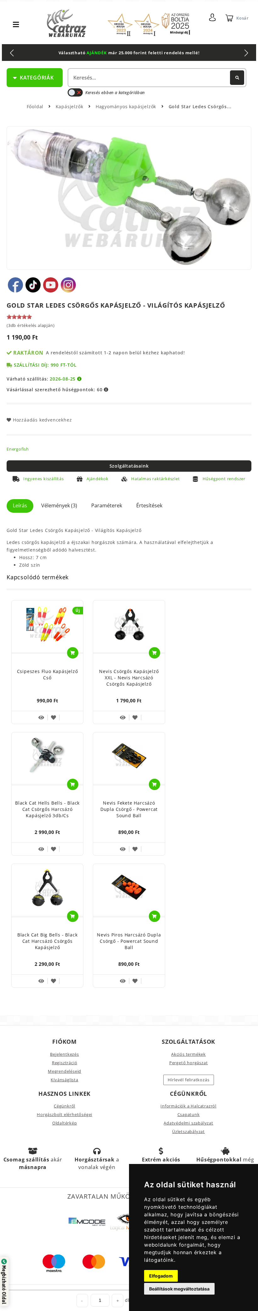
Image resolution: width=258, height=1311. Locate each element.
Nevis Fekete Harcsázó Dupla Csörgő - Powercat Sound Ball (129, 809)
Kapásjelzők (70, 106)
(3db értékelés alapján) (30, 325)
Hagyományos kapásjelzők (127, 106)
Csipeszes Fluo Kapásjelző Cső (47, 674)
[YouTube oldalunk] (50, 285)
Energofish (18, 449)
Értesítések (149, 505)
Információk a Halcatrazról (188, 1106)
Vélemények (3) (59, 505)
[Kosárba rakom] (72, 652)
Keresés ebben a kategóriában (115, 92)
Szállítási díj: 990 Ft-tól (45, 365)
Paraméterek (106, 505)
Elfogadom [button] (161, 1276)
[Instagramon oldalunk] (68, 285)
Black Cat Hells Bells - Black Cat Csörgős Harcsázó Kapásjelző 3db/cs (47, 809)
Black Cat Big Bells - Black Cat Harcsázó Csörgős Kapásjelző (47, 941)
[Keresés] (237, 77)
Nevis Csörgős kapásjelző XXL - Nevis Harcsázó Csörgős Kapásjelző (129, 677)
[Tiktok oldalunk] (33, 285)
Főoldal (35, 106)
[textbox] (156, 77)
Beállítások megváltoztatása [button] (179, 1288)
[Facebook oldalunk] (15, 285)
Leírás (20, 505)
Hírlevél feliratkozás (189, 1080)
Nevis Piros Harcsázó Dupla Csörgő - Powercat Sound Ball (129, 941)
